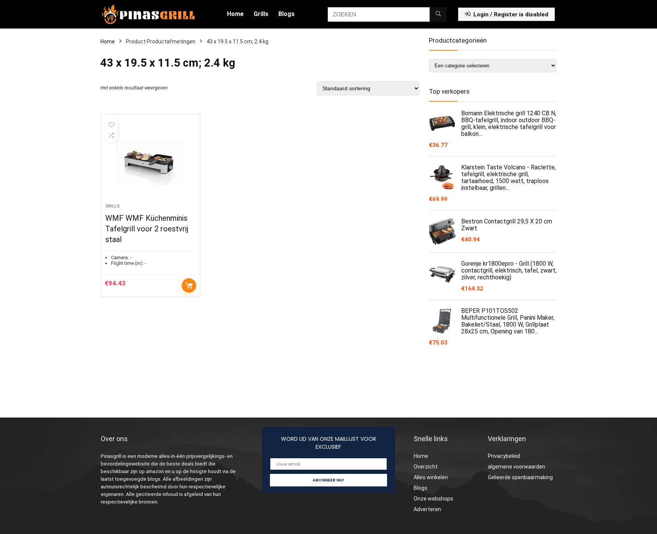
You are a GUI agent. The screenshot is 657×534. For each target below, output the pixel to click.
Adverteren (427, 509)
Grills (261, 14)
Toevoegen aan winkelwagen (189, 285)
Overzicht (426, 467)
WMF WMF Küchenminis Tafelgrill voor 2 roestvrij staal (146, 229)
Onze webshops (433, 499)
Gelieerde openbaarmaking (520, 477)
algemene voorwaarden (516, 467)
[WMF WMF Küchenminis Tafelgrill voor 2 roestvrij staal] (150, 162)
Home (235, 14)
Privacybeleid (504, 456)
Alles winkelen (431, 477)
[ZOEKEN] (438, 14)
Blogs (286, 14)
